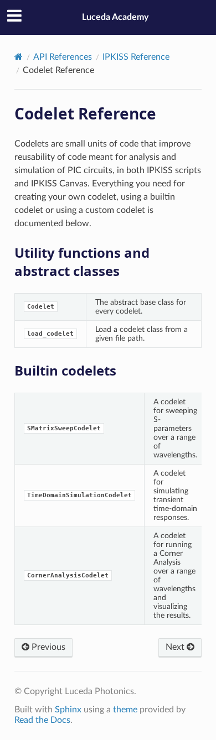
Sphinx (68, 709)
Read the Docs (42, 720)
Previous (47, 647)
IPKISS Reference (135, 57)
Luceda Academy (115, 17)
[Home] (18, 56)
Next (176, 647)
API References (62, 57)
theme (125, 709)
